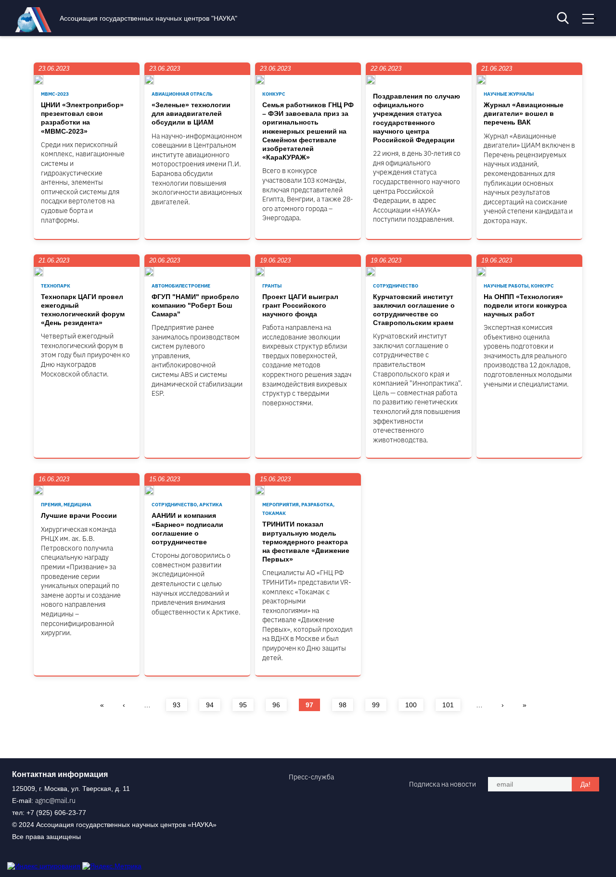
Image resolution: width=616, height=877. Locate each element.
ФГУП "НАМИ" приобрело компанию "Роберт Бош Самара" (195, 305)
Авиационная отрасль (182, 94)
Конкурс (273, 94)
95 (243, 705)
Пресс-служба (311, 777)
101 (448, 705)
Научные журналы (509, 94)
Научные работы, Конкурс (519, 286)
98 (342, 705)
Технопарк (55, 286)
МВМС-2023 (55, 94)
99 (376, 705)
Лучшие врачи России (79, 515)
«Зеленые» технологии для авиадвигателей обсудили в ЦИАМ (191, 113)
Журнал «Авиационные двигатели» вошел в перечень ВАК (524, 113)
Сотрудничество (395, 286)
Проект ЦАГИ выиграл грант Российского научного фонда (300, 305)
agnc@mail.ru (55, 800)
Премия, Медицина (66, 504)
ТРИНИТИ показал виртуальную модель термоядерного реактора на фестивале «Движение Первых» (305, 541)
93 (176, 705)
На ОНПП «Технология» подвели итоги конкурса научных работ (525, 305)
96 (276, 705)
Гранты (272, 286)
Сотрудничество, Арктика (187, 504)
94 (210, 705)
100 (411, 705)
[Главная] (35, 30)
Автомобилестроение (181, 286)
